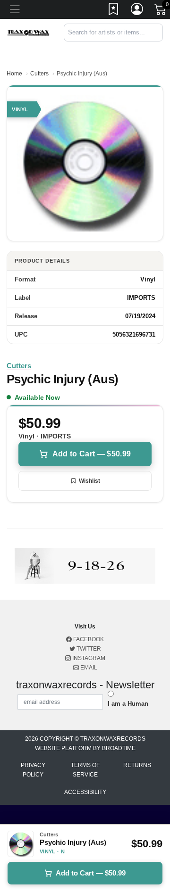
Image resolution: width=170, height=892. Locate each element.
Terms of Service (85, 770)
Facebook (88, 639)
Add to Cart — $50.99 (91, 454)
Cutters (39, 73)
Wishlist (89, 481)
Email (88, 667)
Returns (137, 765)
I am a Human (128, 703)
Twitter (88, 648)
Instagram (88, 658)
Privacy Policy (33, 770)
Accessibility (85, 792)
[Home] (28, 32)
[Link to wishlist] (113, 11)
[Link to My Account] (137, 11)
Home (14, 73)
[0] (161, 11)
